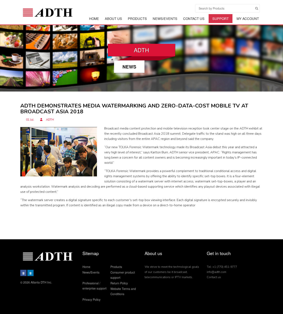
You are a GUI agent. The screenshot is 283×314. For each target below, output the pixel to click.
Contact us (214, 277)
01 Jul (30, 120)
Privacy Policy (91, 299)
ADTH (49, 120)
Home (94, 18)
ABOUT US (113, 18)
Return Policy (119, 283)
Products (137, 18)
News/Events (165, 18)
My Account (248, 18)
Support (220, 18)
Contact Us (193, 18)
